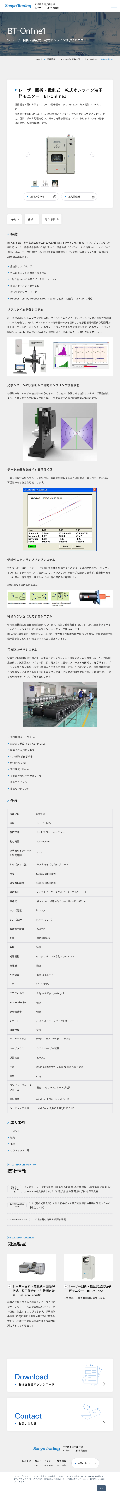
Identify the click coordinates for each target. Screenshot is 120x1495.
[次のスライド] (92, 154)
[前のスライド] (27, 154)
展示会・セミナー (44, 1460)
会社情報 (61, 1465)
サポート (48, 1465)
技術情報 (61, 1460)
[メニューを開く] (114, 6)
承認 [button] (101, 1488)
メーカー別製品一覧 (70, 59)
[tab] (35, 183)
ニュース (35, 1465)
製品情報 (51, 59)
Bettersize (91, 59)
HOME (39, 59)
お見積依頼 (74, 196)
